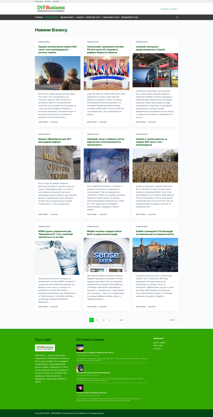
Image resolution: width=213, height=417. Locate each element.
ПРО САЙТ (48, 1)
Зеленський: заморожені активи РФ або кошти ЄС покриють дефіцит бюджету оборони (105, 49)
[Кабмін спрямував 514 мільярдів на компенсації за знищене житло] (155, 255)
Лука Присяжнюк (83, 355)
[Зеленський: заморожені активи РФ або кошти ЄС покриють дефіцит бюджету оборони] (106, 73)
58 (121, 320)
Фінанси (80, 17)
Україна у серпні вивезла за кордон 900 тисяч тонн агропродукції (151, 142)
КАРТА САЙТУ (39, 1)
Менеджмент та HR (129, 17)
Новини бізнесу (51, 17)
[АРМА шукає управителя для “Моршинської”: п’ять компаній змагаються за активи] (57, 258)
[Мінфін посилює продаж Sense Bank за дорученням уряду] (106, 255)
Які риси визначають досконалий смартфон (93, 373)
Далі (172, 320)
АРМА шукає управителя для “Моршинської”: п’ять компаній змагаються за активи (55, 234)
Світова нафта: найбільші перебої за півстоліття (94, 352)
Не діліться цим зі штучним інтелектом (91, 393)
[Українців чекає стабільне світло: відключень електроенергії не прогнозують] (106, 165)
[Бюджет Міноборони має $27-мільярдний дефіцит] (57, 163)
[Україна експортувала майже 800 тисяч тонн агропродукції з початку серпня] (57, 73)
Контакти (56, 1)
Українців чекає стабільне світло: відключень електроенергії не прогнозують (106, 142)
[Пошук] (177, 17)
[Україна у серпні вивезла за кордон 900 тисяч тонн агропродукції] (155, 165)
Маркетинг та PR (93, 17)
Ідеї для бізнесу (67, 17)
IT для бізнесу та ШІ (110, 17)
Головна (39, 17)
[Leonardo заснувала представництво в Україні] (155, 70)
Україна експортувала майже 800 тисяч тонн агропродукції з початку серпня (57, 49)
